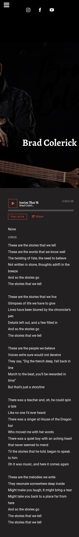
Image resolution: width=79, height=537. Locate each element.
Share (39, 216)
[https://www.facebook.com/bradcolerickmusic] (40, 10)
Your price (17, 216)
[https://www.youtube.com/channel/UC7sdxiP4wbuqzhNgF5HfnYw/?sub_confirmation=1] (52, 10)
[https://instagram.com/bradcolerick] (28, 10)
